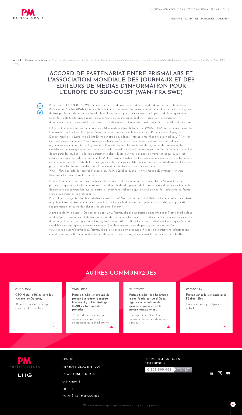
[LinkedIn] (40, 106)
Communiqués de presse (38, 60)
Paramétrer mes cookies (80, 396)
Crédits (67, 389)
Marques (207, 19)
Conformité (71, 382)
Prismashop (218, 10)
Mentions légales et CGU (81, 367)
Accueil (17, 60)
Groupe (176, 19)
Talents (223, 19)
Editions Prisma (198, 10)
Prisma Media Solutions (169, 10)
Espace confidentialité (79, 374)
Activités (191, 19)
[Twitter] (40, 113)
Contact (68, 359)
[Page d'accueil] (28, 14)
